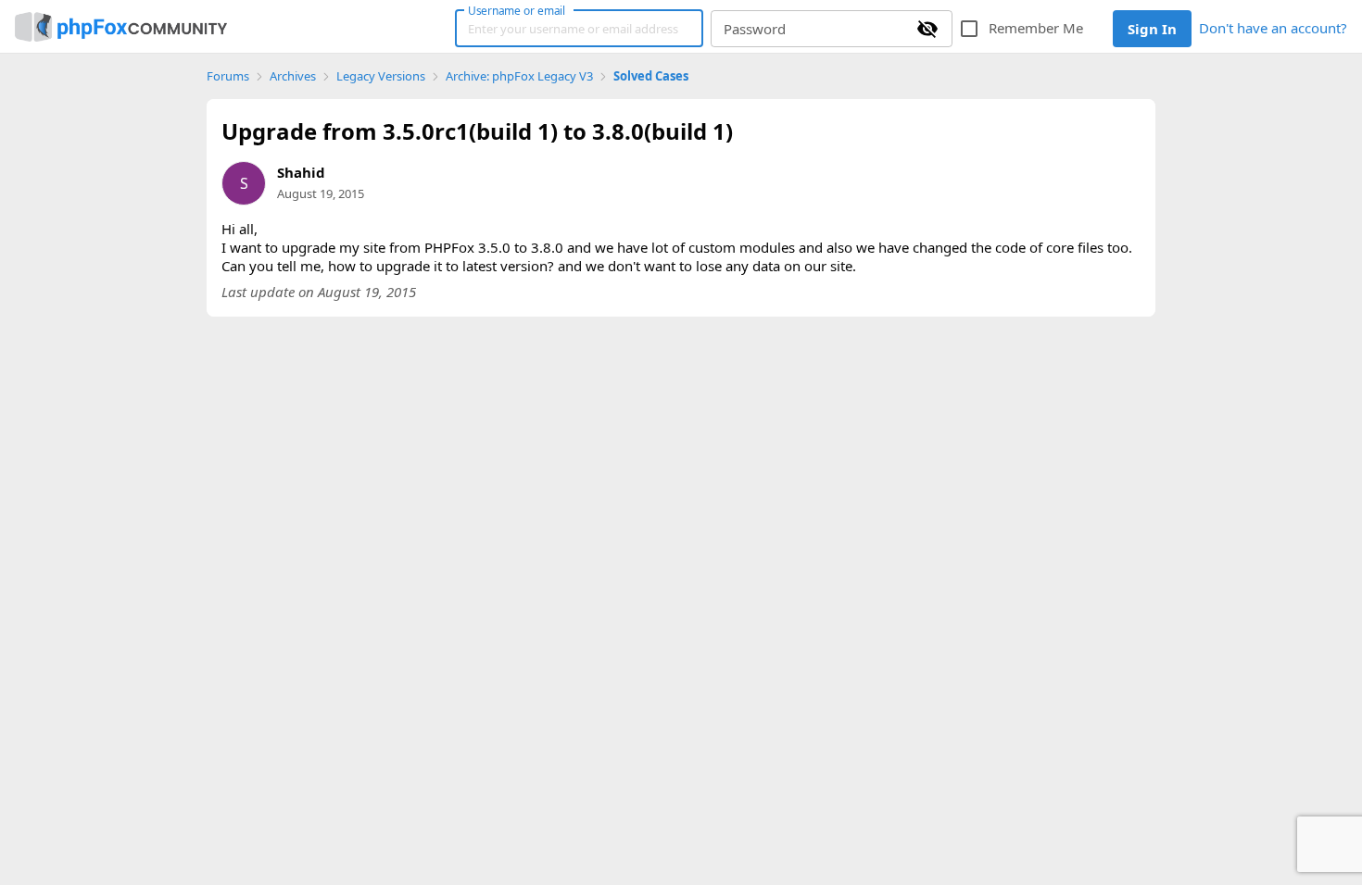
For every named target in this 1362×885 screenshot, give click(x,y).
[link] (121, 27)
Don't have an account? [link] (1273, 28)
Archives (293, 76)
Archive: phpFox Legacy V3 (519, 76)
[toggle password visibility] (927, 29)
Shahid (301, 172)
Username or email (517, 10)
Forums (228, 76)
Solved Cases (650, 76)
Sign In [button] (1152, 28)
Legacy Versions (380, 76)
